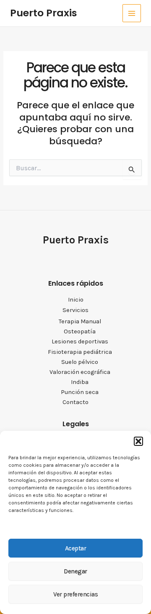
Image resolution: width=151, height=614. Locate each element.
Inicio (75, 299)
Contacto (75, 402)
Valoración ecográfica (79, 372)
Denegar (75, 571)
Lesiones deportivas (80, 341)
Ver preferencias (75, 594)
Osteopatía (80, 331)
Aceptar (75, 548)
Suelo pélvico (79, 362)
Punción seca (80, 392)
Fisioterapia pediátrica (80, 352)
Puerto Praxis (43, 13)
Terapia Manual (80, 321)
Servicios (75, 310)
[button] (138, 441)
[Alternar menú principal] (131, 13)
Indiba (80, 382)
